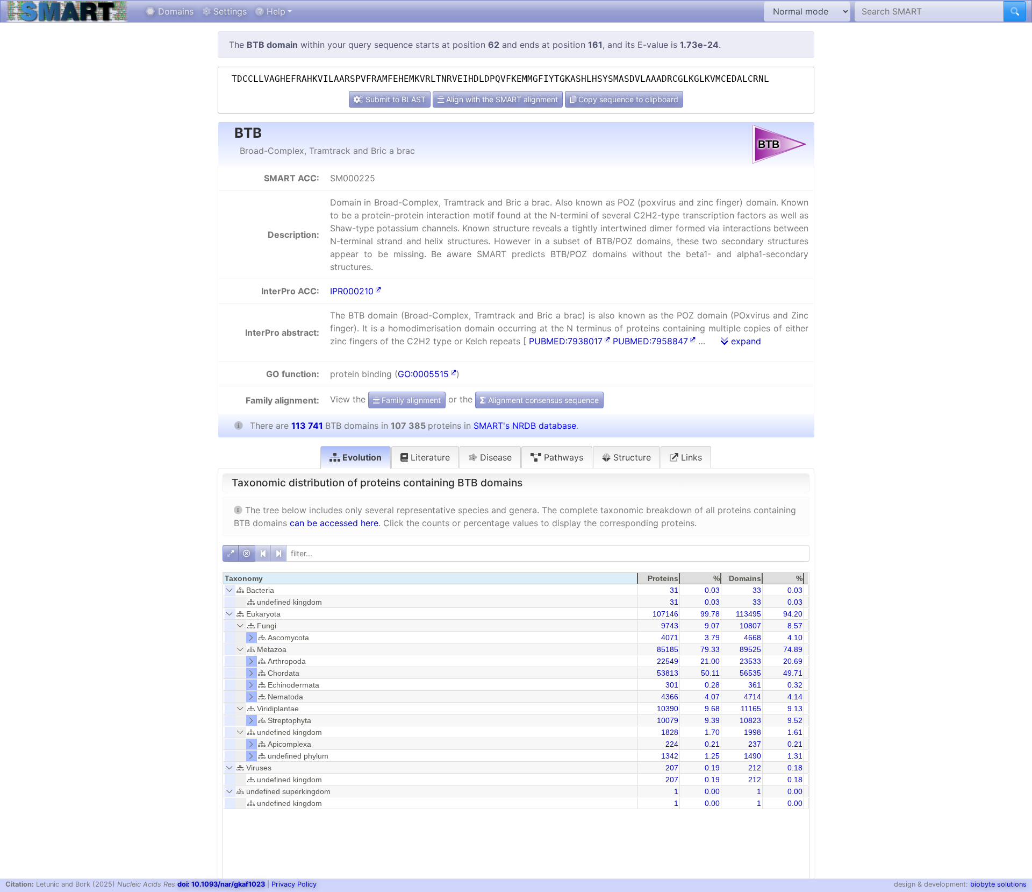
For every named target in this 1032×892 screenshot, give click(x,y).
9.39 (712, 720)
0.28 (712, 685)
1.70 (712, 732)
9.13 (794, 708)
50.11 (710, 673)
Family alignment (410, 400)
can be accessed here (334, 523)
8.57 (794, 625)
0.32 (794, 685)
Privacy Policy (294, 884)
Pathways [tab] (562, 457)
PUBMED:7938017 (566, 341)
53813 (667, 673)
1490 (752, 756)
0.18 (794, 767)
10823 (750, 720)
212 (754, 767)
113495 (748, 614)
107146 (665, 614)
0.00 (712, 791)
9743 (669, 625)
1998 (752, 732)
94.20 (792, 614)
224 (671, 744)
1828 (669, 732)
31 (674, 590)
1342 (669, 756)
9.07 (712, 625)
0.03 (712, 590)
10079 (667, 720)
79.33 (710, 649)
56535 (750, 673)
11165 (751, 708)
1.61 (794, 732)
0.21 (712, 744)
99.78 (710, 614)
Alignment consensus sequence (542, 400)
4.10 (794, 637)
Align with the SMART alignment (501, 99)
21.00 (710, 661)
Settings (229, 11)
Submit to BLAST (394, 99)
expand (744, 341)
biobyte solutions (998, 884)
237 (754, 744)
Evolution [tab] (361, 457)
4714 (752, 696)
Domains (174, 11)
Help (274, 11)
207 (671, 767)
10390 (667, 708)
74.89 (792, 649)
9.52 (794, 720)
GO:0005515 (423, 374)
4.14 (794, 696)
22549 (667, 661)
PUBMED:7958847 (650, 341)
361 (754, 685)
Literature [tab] (429, 457)
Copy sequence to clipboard (627, 99)
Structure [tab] (631, 457)
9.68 (712, 708)
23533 (750, 661)
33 (756, 590)
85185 (667, 649)
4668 (752, 637)
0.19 (712, 767)
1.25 (712, 756)
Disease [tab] (494, 457)
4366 (669, 696)
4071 (669, 637)
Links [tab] (690, 457)
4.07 (712, 696)
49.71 (792, 673)
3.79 (712, 637)
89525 (750, 649)
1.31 (794, 756)
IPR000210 (352, 291)
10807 (750, 625)
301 (671, 685)
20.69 (792, 661)
